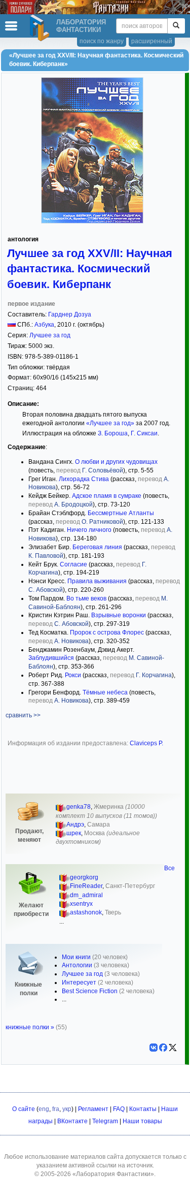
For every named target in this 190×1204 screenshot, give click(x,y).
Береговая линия (97, 547)
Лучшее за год (49, 335)
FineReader (86, 886)
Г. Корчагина (154, 675)
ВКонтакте (72, 1121)
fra (55, 1109)
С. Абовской (45, 589)
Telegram (105, 1121)
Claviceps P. (146, 743)
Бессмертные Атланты (121, 513)
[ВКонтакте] (153, 1047)
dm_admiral (86, 895)
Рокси (73, 675)
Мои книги (76, 957)
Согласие (73, 564)
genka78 (78, 806)
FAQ (119, 1109)
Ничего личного (89, 529)
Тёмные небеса (105, 692)
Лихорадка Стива (84, 479)
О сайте (23, 1109)
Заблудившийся (51, 657)
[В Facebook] (163, 1047)
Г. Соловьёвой (102, 470)
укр (66, 1109)
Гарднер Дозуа (69, 314)
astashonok (86, 912)
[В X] (173, 1047)
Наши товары (142, 1121)
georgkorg (84, 877)
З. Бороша (113, 433)
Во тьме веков (86, 598)
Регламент (93, 1109)
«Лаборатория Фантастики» (113, 1174)
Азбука (44, 324)
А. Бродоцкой (73, 504)
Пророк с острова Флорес (107, 632)
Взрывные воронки (118, 615)
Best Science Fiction (90, 991)
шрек (73, 833)
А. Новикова (71, 641)
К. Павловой (45, 555)
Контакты (143, 1109)
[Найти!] (176, 26)
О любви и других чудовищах (116, 461)
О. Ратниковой (102, 521)
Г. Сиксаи (144, 433)
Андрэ (75, 824)
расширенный (151, 41)
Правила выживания (97, 581)
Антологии (77, 965)
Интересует (79, 982)
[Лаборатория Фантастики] (41, 28)
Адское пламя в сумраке (106, 495)
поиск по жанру (102, 41)
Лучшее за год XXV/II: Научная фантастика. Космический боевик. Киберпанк (89, 268)
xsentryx (81, 903)
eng (44, 1109)
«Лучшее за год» (110, 423)
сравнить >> (23, 715)
